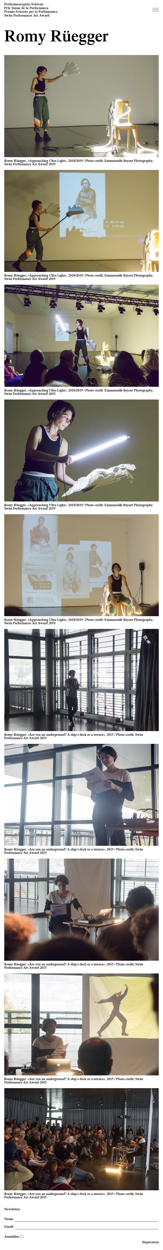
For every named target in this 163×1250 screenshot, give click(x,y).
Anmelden (11, 1236)
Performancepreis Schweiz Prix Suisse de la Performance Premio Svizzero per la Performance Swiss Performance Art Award (31, 9)
